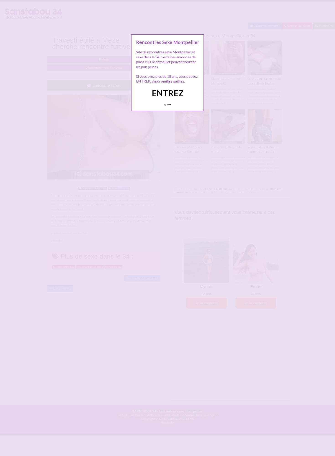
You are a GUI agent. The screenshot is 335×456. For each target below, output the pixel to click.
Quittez (167, 105)
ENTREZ (167, 93)
